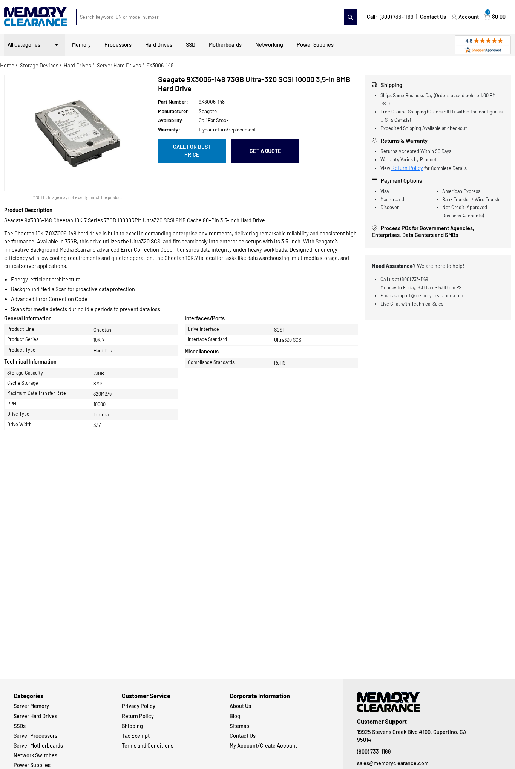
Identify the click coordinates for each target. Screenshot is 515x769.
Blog (235, 716)
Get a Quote (265, 151)
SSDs (20, 726)
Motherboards (225, 44)
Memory (81, 44)
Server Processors (35, 735)
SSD (190, 44)
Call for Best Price (192, 151)
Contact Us (433, 17)
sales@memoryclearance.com (393, 763)
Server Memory (31, 706)
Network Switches (35, 755)
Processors (118, 44)
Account (468, 17)
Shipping (132, 726)
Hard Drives (158, 44)
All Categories (24, 44)
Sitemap (239, 726)
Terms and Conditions (147, 745)
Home (7, 65)
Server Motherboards (38, 745)
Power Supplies (315, 44)
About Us (240, 706)
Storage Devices (39, 65)
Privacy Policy (138, 706)
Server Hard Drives (119, 65)
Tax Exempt (136, 735)
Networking (269, 44)
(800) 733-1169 (397, 17)
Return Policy (407, 168)
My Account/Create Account (263, 745)
